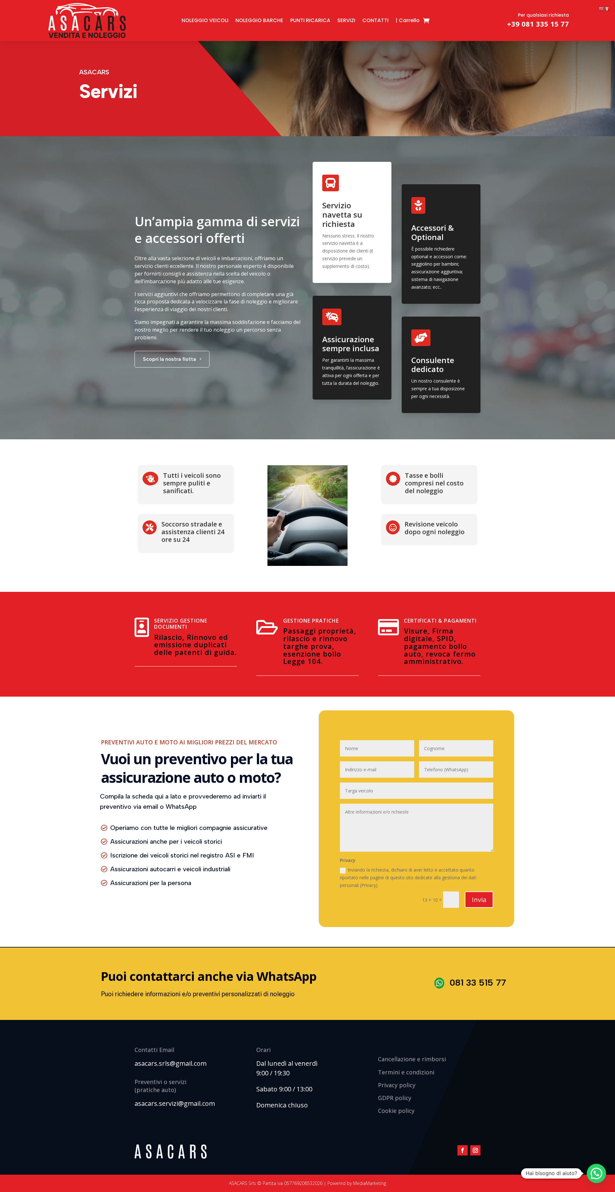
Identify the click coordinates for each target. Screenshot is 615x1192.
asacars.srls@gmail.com (171, 1063)
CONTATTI (375, 20)
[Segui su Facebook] (462, 1150)
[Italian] (607, 8)
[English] (601, 8)
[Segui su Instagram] (475, 1150)
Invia (479, 899)
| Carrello (408, 20)
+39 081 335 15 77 (538, 24)
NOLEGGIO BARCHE (259, 20)
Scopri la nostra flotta (169, 359)
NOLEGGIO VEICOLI (205, 20)
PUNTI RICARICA (310, 20)
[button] (596, 1173)
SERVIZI (346, 20)
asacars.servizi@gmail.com (175, 1103)
